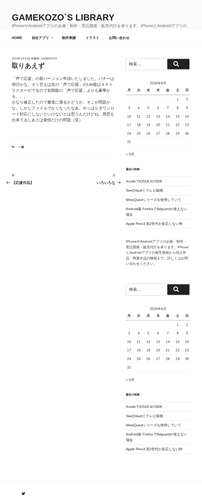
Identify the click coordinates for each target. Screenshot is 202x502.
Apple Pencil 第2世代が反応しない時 (154, 224)
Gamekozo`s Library (63, 17)
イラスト (92, 38)
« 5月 (130, 154)
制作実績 (69, 38)
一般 (21, 146)
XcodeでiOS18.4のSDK (144, 181)
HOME (17, 38)
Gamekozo (49, 58)
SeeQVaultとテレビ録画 (144, 190)
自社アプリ (40, 38)
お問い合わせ (119, 38)
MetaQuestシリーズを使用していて (153, 200)
